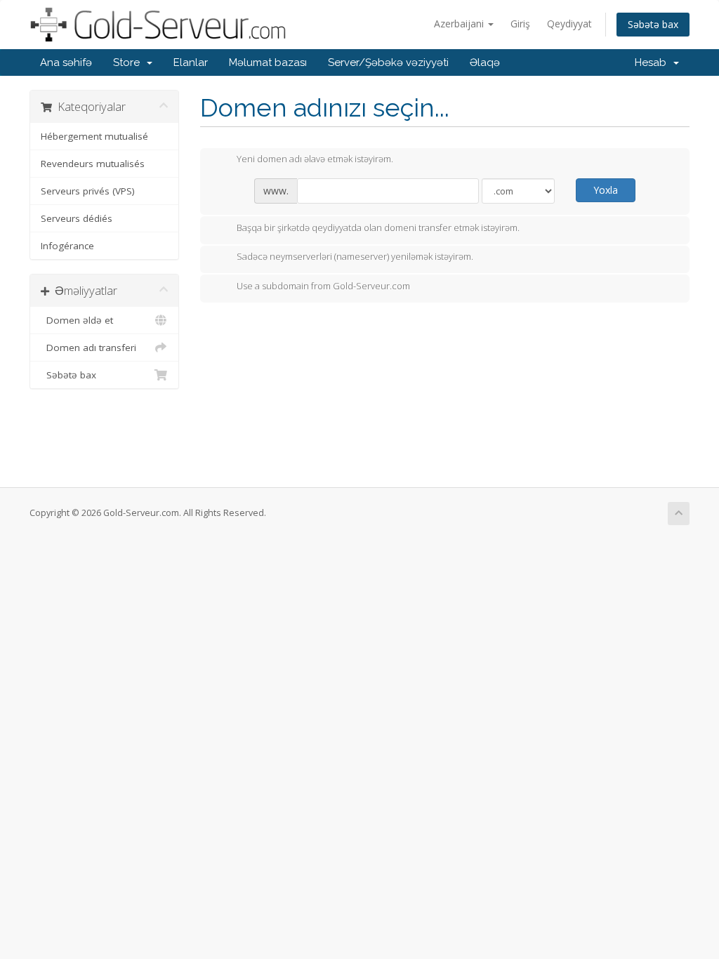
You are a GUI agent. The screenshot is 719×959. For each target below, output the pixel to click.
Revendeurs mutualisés (93, 163)
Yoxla (605, 190)
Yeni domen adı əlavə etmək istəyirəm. (315, 159)
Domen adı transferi (88, 347)
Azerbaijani (460, 23)
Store (129, 62)
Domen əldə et (77, 320)
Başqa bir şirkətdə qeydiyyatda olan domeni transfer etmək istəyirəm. (378, 227)
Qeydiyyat (569, 23)
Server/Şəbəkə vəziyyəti (388, 62)
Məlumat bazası (268, 62)
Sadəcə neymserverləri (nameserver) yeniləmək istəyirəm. (355, 257)
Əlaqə (485, 62)
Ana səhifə (66, 62)
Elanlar (190, 62)
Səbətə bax (653, 24)
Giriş (520, 23)
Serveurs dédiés (76, 218)
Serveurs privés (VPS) (88, 191)
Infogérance (67, 245)
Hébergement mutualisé (94, 136)
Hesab (653, 62)
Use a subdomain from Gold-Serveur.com (323, 285)
